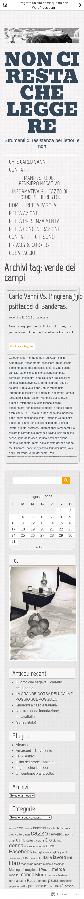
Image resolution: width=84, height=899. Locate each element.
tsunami (54, 448)
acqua (12, 828)
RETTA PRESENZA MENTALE (36, 221)
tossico (43, 448)
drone (54, 382)
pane (12, 418)
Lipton (35, 397)
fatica (48, 852)
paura (53, 880)
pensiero (65, 880)
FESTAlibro (25, 756)
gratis (39, 858)
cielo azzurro (50, 378)
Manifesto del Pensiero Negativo (39, 181)
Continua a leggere (22, 346)
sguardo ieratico (27, 438)
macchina (27, 864)
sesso (12, 438)
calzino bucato (61, 367)
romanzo (41, 433)
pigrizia (14, 886)
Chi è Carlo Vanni (28, 162)
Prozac (48, 886)
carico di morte (36, 372)
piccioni (42, 422)
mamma (48, 864)
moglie (14, 875)
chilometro (28, 378)
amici (20, 828)
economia (39, 846)
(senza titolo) (26, 722)
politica (23, 886)
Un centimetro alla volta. (35, 773)
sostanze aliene (57, 438)
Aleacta (22, 745)
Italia (47, 857)
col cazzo (65, 378)
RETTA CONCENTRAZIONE (34, 229)
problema (35, 886)
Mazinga (59, 864)
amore (28, 828)
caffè (48, 367)
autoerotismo (63, 363)
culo (21, 840)
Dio (48, 840)
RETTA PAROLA (41, 205)
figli (54, 852)
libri (69, 858)
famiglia (38, 852)
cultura (30, 840)
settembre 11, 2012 (20, 317)
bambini (39, 828)
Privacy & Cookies (29, 245)
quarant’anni (48, 428)
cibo (38, 378)
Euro (50, 846)
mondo (26, 874)
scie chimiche (65, 433)
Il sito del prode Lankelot (35, 762)
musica (52, 875)
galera (12, 858)
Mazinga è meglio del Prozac (30, 869)
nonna (13, 880)
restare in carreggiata (22, 433)
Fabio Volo (26, 388)
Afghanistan (16, 363)
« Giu (40, 547)
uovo (63, 448)
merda (58, 869)
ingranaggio (16, 392)
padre (22, 880)
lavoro (59, 857)
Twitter (57, 20)
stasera (13, 443)
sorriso (43, 438)
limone (26, 397)
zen (52, 453)
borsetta (39, 367)
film (67, 852)
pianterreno (29, 422)
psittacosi (33, 428)
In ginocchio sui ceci (32, 768)
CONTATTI (19, 237)
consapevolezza (29, 382)
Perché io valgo (55, 418)
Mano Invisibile (50, 397)
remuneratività (66, 428)
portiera (53, 422)
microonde (26, 403)
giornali (20, 858)
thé (11, 448)
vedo (24, 453)
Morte (41, 874)
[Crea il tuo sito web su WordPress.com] (42, 5)
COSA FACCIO (22, 253)
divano (57, 840)
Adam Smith (57, 357)
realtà (59, 886)
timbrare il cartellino (26, 448)
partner (42, 880)
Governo (30, 858)
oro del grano (40, 413)
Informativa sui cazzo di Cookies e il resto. (39, 194)
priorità (22, 428)
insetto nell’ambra (36, 392)
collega (13, 382)
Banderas (27, 367)
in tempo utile (55, 388)
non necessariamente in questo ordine (49, 407)
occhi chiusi (16, 413)
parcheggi (23, 418)
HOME (15, 205)
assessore (48, 363)
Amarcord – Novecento (34, 751)
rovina (52, 433)
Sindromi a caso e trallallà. (37, 705)
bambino (14, 367)
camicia (13, 372)
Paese (32, 880)
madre (38, 864)
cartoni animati (55, 372)
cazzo (39, 833)
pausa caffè (37, 418)
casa (26, 834)
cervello (55, 834)
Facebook (71, 20)
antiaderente (32, 363)
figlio (60, 852)
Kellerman (58, 392)
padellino (55, 413)
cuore (40, 840)
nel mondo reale (32, 357)
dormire (45, 382)
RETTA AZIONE (23, 213)
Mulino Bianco (43, 403)
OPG (27, 413)
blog (11, 834)
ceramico (14, 378)
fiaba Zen (40, 388)
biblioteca (64, 828)
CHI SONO (45, 237)
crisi (12, 840)
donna (16, 845)
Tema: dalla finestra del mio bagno (53, 443)
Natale (62, 875)
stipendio (24, 443)
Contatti (19, 170)
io (49, 392)
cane (23, 372)
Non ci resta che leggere (42, 93)
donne (28, 846)
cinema (68, 834)
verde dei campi (38, 453)
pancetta (67, 413)
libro (18, 397)
